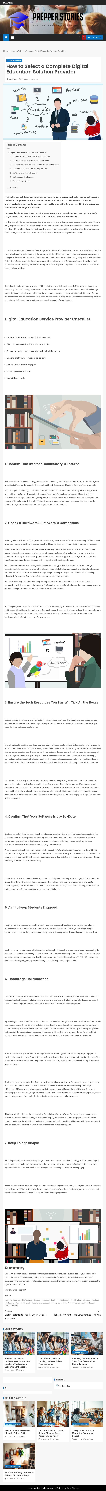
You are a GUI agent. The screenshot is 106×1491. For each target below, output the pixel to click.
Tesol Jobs (90, 1303)
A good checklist (12, 850)
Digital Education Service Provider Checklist (28, 153)
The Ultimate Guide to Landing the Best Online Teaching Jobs (50, 1361)
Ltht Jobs (86, 1300)
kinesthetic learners (22, 794)
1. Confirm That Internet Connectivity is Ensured (31, 156)
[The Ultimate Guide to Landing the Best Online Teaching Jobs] (53, 1343)
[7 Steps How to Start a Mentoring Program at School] (87, 1414)
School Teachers (13, 1424)
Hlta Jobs (45, 1300)
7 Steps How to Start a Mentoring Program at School (83, 1433)
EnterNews (62, 1488)
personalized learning (45, 549)
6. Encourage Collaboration (23, 177)
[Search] (79, 37)
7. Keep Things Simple (21, 181)
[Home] (6, 37)
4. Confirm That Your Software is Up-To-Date (30, 169)
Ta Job (27, 1303)
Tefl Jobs (68, 1303)
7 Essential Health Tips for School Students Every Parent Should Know (51, 1433)
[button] (12, 37)
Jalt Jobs (64, 1300)
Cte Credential (14, 1300)
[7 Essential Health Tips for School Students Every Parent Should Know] (53, 1414)
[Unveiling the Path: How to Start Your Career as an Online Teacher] (87, 1343)
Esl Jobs (37, 1300)
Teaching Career (14, 60)
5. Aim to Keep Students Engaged (25, 173)
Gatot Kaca (12, 79)
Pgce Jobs (19, 1303)
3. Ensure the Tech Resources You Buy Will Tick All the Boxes (36, 165)
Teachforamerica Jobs (40, 1303)
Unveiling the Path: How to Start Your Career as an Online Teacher (85, 1361)
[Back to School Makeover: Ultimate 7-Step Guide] (19, 1414)
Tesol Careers (78, 1303)
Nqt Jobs (95, 1300)
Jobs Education (75, 1300)
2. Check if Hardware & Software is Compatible (31, 160)
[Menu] (12, 37)
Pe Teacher (10, 1303)
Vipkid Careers (11, 1306)
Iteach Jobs (55, 1300)
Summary (13, 187)
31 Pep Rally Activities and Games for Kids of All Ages (77, 1313)
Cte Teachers (27, 1300)
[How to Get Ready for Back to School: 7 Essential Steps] (19, 1456)
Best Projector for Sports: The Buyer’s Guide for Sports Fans (26, 1314)
